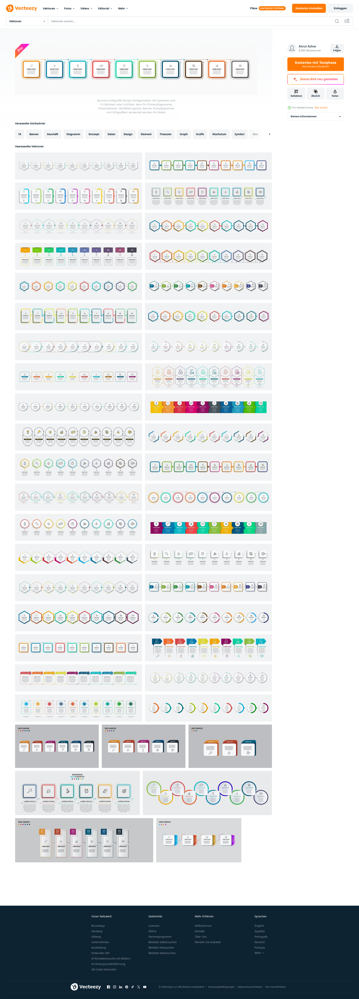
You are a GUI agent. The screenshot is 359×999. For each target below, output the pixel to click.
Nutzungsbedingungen (221, 986)
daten (111, 134)
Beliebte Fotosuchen (161, 947)
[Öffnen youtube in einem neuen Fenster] (144, 986)
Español (260, 931)
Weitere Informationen (304, 116)
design (128, 134)
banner (34, 134)
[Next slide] (266, 134)
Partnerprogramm (159, 936)
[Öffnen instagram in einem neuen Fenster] (114, 986)
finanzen (165, 134)
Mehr (121, 8)
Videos (84, 8)
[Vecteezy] (21, 8)
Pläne (253, 8)
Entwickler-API (100, 953)
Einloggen (340, 8)
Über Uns (201, 936)
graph (184, 134)
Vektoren (49, 8)
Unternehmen (100, 942)
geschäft (52, 134)
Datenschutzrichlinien (250, 986)
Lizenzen (154, 925)
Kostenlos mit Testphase (315, 64)
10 (19, 134)
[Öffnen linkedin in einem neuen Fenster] (120, 986)
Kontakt (199, 931)
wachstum (219, 134)
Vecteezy (96, 931)
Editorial (103, 8)
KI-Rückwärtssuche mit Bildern (110, 958)
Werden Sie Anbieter (208, 942)
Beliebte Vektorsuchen (162, 942)
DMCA (152, 931)
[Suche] (337, 21)
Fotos (67, 8)
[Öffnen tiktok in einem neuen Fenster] (132, 986)
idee (255, 134)
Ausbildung (98, 947)
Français (260, 947)
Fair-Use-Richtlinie (275, 986)
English (259, 925)
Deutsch (260, 942)
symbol (239, 134)
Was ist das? (321, 107)
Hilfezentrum (203, 925)
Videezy (96, 936)
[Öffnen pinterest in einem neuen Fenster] (126, 986)
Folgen (337, 50)
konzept (94, 134)
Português (261, 936)
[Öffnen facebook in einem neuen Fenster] (108, 986)
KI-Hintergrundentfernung (108, 964)
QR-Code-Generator (103, 969)
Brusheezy (98, 925)
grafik (200, 134)
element (146, 134)
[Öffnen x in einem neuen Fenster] (138, 986)
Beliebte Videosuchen (162, 953)
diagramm (73, 134)
